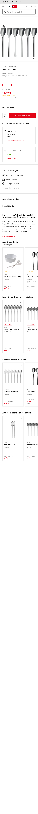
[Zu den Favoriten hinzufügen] (4, 115)
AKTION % (6, 85)
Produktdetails (8, 206)
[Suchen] (5, 11)
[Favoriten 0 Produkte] (31, 6)
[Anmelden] (27, 6)
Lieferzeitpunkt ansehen (15, 141)
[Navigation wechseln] (3, 6)
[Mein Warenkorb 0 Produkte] (35, 6)
